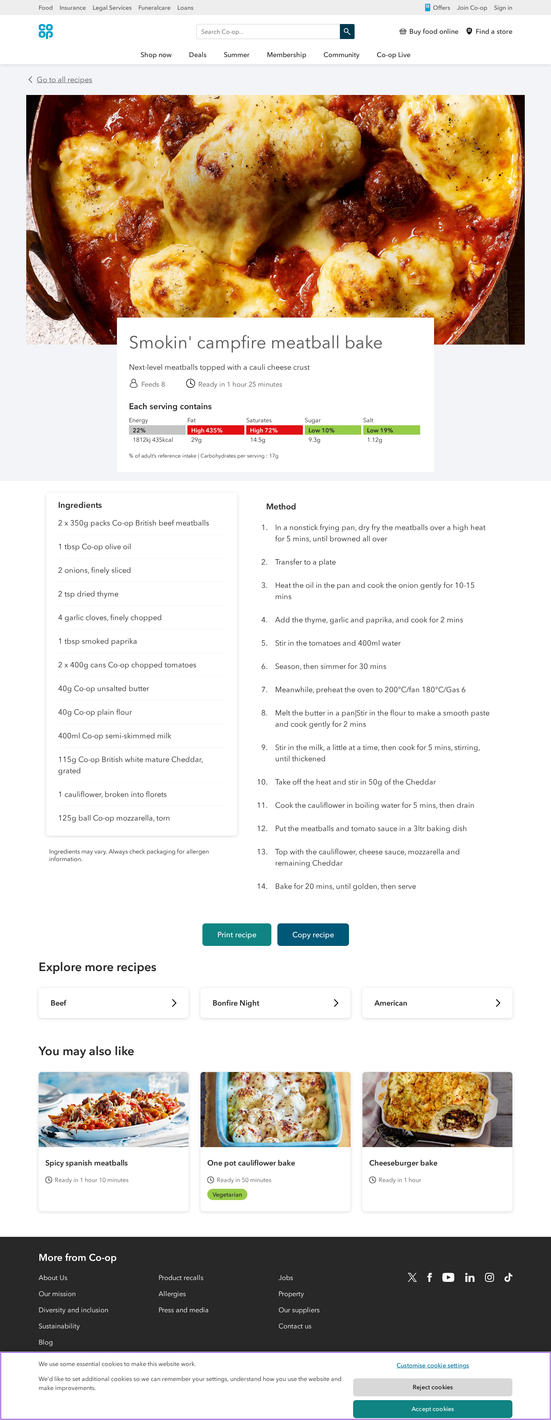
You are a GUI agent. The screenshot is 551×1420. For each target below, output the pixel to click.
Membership (286, 55)
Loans (185, 7)
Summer (237, 55)
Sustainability (59, 1326)
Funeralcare (154, 7)
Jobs (285, 1278)
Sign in (503, 7)
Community (341, 55)
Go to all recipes (64, 79)
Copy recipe (313, 934)
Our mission (57, 1294)
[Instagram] (489, 1277)
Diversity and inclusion (73, 1310)
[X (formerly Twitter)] (412, 1277)
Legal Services (112, 7)
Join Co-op (472, 7)
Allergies (172, 1294)
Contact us (294, 1326)
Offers (441, 7)
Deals (198, 55)
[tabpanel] (141, 702)
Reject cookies (433, 1387)
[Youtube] (448, 1277)
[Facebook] (429, 1277)
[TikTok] (508, 1277)
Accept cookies (433, 1408)
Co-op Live (393, 55)
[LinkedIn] (470, 1277)
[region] (275, 1386)
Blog (46, 1342)
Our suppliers (299, 1310)
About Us (53, 1278)
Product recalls (181, 1278)
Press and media (184, 1310)
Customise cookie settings (433, 1365)
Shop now (156, 55)
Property (291, 1294)
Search (347, 31)
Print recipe (236, 934)
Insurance (73, 7)
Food (46, 7)
